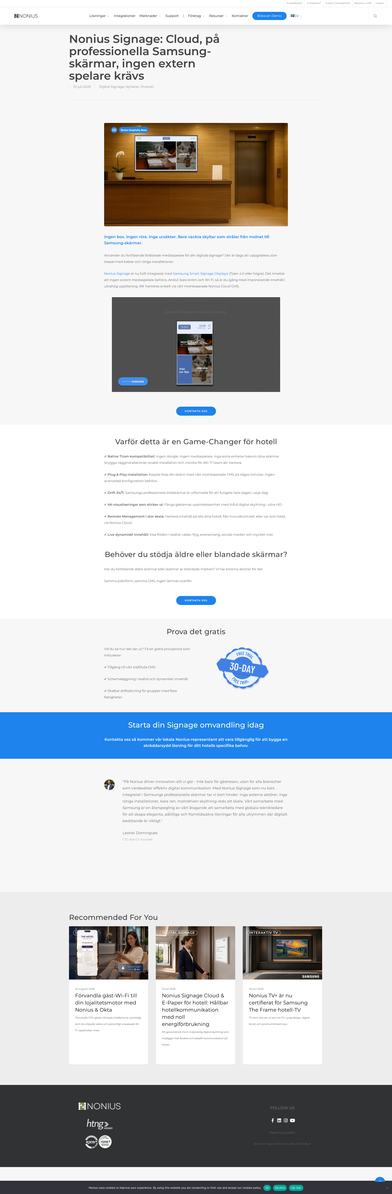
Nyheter (132, 87)
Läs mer (296, 1187)
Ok (267, 1187)
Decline (280, 1187)
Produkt (147, 87)
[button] (196, 411)
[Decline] (387, 1188)
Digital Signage (111, 87)
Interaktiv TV (263, 933)
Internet (85, 933)
